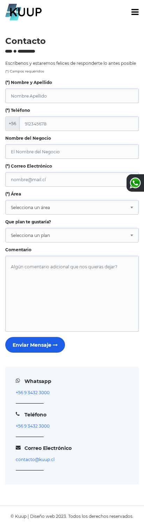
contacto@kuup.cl (35, 459)
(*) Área (13, 194)
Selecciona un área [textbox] (30, 207)
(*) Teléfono (17, 110)
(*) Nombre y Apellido (28, 82)
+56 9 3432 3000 (33, 392)
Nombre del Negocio (28, 138)
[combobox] (72, 207)
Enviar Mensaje (33, 345)
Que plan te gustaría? (28, 221)
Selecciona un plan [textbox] (30, 235)
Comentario (18, 249)
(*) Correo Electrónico (28, 166)
